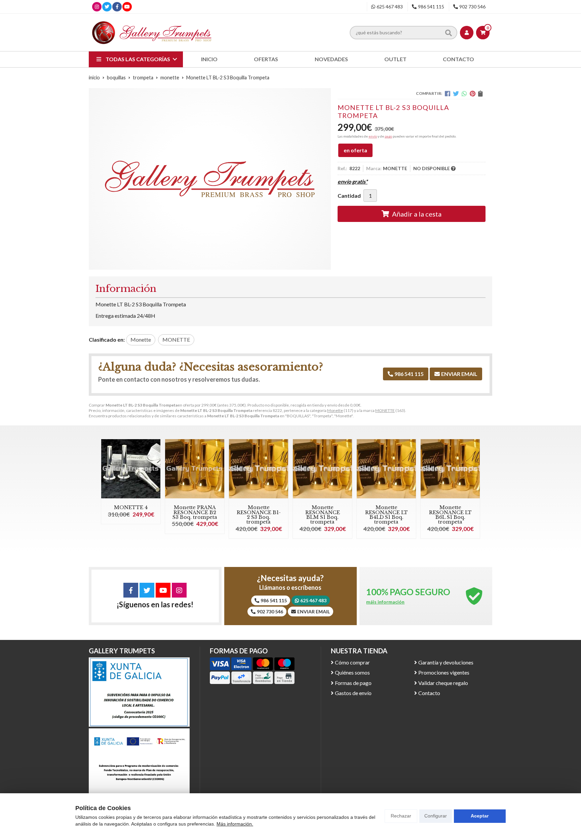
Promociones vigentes (443, 672)
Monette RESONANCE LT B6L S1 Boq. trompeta (450, 514)
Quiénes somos (352, 672)
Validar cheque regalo (443, 683)
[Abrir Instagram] (97, 6)
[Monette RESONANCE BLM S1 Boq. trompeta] (322, 468)
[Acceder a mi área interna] (466, 32)
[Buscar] (448, 32)
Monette (335, 410)
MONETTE (385, 410)
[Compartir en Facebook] (447, 93)
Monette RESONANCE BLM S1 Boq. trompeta (322, 514)
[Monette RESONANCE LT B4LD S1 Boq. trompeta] (386, 468)
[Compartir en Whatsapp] (464, 93)
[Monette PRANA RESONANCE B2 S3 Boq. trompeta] (194, 468)
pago (388, 136)
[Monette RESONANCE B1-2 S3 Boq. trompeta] (258, 468)
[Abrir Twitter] (107, 6)
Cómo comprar (352, 662)
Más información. (235, 824)
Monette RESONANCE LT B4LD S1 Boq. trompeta (386, 514)
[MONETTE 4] (130, 468)
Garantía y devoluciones (445, 662)
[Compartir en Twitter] (456, 93)
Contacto (429, 693)
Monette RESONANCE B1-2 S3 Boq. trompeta (259, 514)
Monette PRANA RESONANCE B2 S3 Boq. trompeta (194, 512)
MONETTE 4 (131, 507)
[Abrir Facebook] (117, 6)
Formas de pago (353, 683)
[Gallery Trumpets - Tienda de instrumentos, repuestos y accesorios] (151, 32)
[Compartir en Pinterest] (472, 93)
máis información (385, 602)
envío (373, 136)
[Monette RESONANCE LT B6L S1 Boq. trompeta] (450, 468)
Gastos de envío (353, 693)
